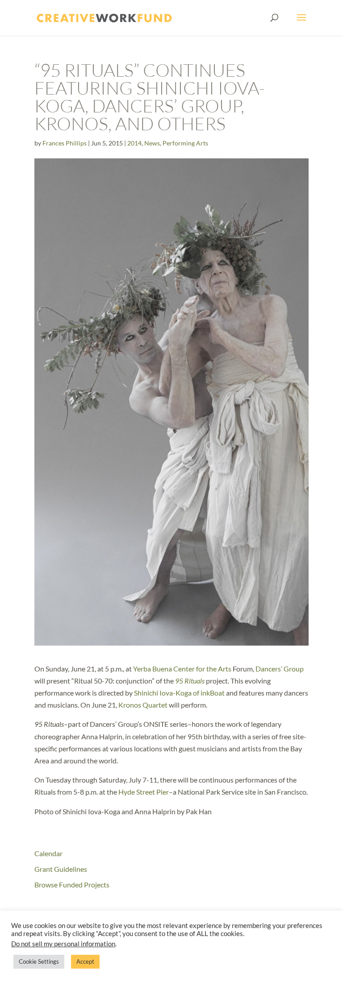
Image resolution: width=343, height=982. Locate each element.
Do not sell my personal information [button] (63, 944)
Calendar (48, 853)
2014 (134, 143)
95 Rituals (190, 680)
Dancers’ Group (279, 668)
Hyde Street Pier (143, 791)
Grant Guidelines (60, 869)
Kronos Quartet (142, 704)
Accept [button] (85, 961)
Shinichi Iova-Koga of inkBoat (179, 692)
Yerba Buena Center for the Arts (182, 668)
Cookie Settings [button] (39, 961)
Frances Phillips (64, 143)
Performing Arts (185, 143)
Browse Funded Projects (71, 884)
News (152, 143)
